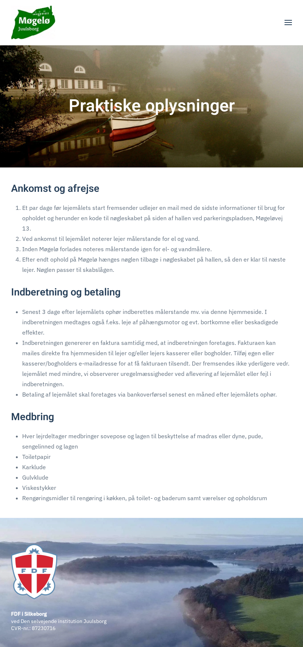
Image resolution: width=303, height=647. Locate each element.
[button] (288, 22)
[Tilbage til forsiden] (33, 22)
